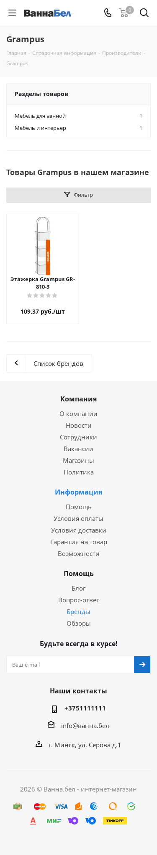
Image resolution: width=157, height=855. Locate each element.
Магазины (78, 460)
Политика (79, 472)
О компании (78, 413)
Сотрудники (78, 437)
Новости (79, 425)
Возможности (79, 553)
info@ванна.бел (85, 725)
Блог (78, 588)
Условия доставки (78, 530)
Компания (78, 398)
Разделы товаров (41, 94)
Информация (78, 492)
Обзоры (79, 623)
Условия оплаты (78, 518)
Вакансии (78, 448)
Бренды (78, 611)
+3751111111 (85, 708)
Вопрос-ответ (78, 600)
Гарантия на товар (78, 542)
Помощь (79, 506)
